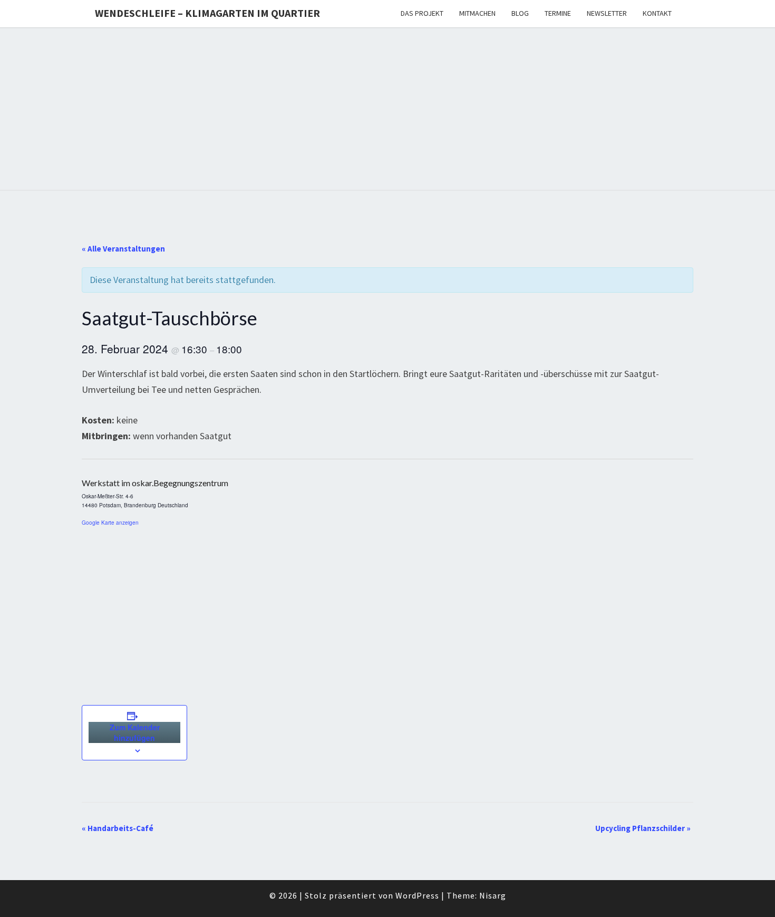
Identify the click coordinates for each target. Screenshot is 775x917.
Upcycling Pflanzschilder (643, 828)
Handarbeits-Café (117, 828)
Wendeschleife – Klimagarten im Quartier (207, 13)
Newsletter (607, 13)
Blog (520, 13)
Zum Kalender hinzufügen (135, 732)
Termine (558, 13)
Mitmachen (477, 13)
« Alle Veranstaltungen (123, 249)
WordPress (417, 895)
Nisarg (492, 895)
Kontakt (657, 13)
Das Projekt (422, 13)
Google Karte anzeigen (110, 522)
